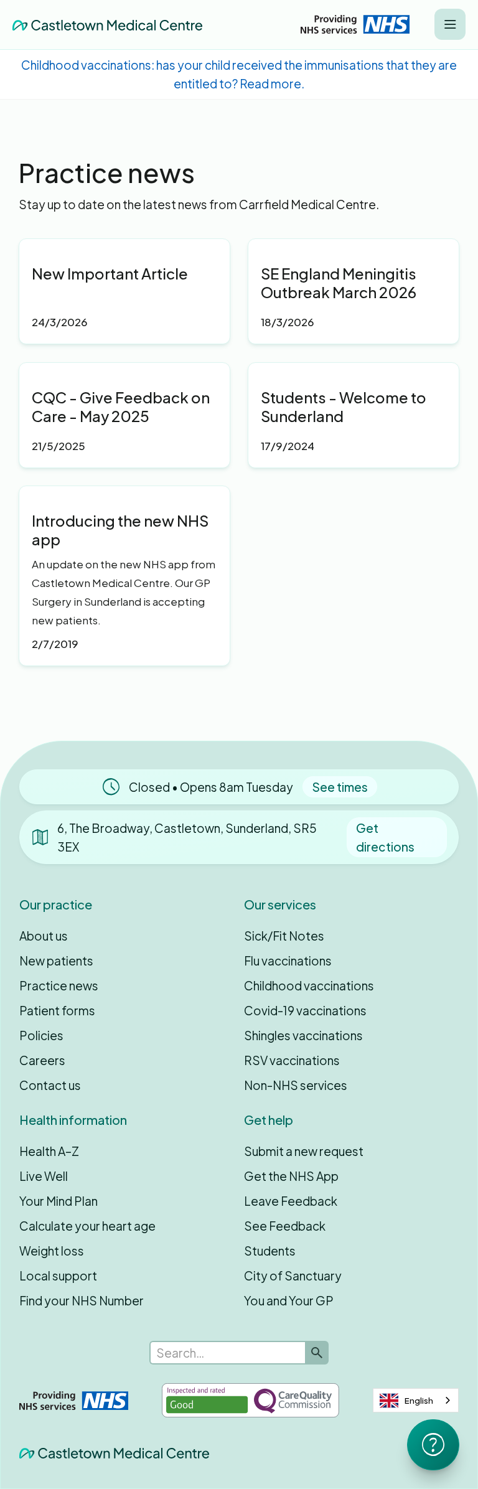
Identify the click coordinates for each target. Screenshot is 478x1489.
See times (340, 786)
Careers (42, 1060)
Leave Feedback (290, 1200)
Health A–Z (49, 1151)
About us (43, 935)
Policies (41, 1035)
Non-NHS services (295, 1085)
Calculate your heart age (87, 1225)
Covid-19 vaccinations (305, 1010)
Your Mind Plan (58, 1200)
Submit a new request (303, 1151)
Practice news (58, 985)
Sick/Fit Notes (284, 935)
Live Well (43, 1175)
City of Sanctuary (293, 1275)
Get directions (385, 837)
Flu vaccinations (288, 960)
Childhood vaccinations (309, 985)
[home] (107, 24)
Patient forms (57, 1010)
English (419, 1401)
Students (270, 1250)
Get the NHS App (291, 1175)
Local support (58, 1275)
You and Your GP (289, 1300)
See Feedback (285, 1225)
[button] (450, 24)
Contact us (50, 1085)
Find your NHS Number (81, 1300)
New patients (56, 960)
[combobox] (416, 1400)
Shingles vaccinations (303, 1035)
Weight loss (51, 1250)
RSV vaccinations (292, 1060)
